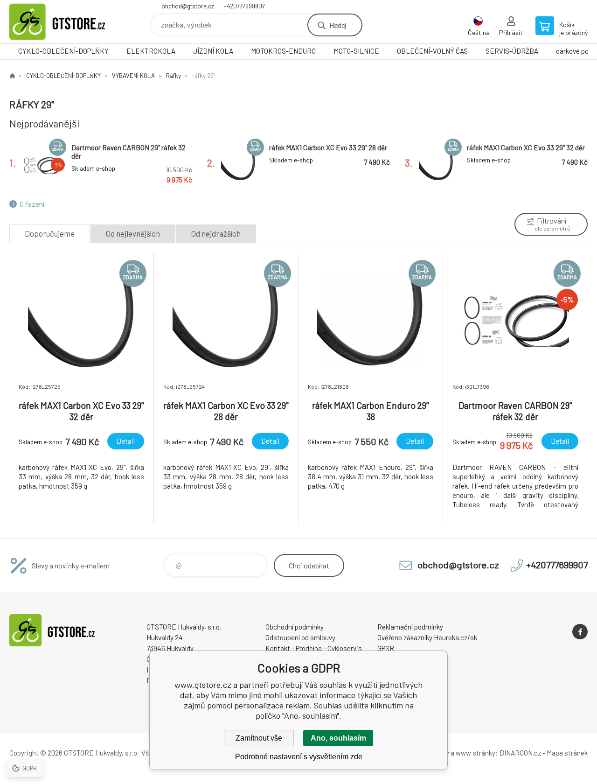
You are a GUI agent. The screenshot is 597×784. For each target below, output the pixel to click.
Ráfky (173, 75)
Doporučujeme (50, 233)
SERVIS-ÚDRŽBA (512, 51)
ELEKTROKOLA (150, 51)
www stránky (475, 753)
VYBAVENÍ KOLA (133, 75)
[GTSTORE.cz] (12, 75)
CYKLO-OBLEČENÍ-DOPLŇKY (63, 51)
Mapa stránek (567, 753)
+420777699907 (244, 6)
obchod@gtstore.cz (187, 6)
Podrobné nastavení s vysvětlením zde (298, 757)
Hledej (337, 25)
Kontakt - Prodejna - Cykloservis (313, 648)
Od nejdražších (216, 233)
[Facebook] (580, 631)
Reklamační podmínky (410, 627)
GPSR (385, 648)
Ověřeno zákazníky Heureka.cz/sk (427, 637)
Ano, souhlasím (338, 738)
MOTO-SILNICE (356, 51)
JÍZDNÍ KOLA (213, 51)
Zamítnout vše (259, 738)
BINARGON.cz (520, 753)
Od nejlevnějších (133, 233)
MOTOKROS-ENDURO (283, 51)
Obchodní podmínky (294, 627)
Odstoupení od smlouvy (300, 637)
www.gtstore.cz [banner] (65, 21)
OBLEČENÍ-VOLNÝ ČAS (432, 51)
